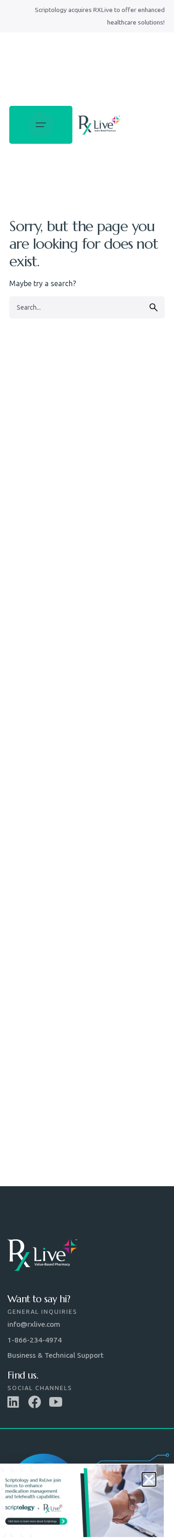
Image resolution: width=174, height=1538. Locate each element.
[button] (148, 1479)
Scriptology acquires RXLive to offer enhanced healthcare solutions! (100, 16)
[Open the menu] (40, 125)
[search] (153, 307)
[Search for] (87, 307)
